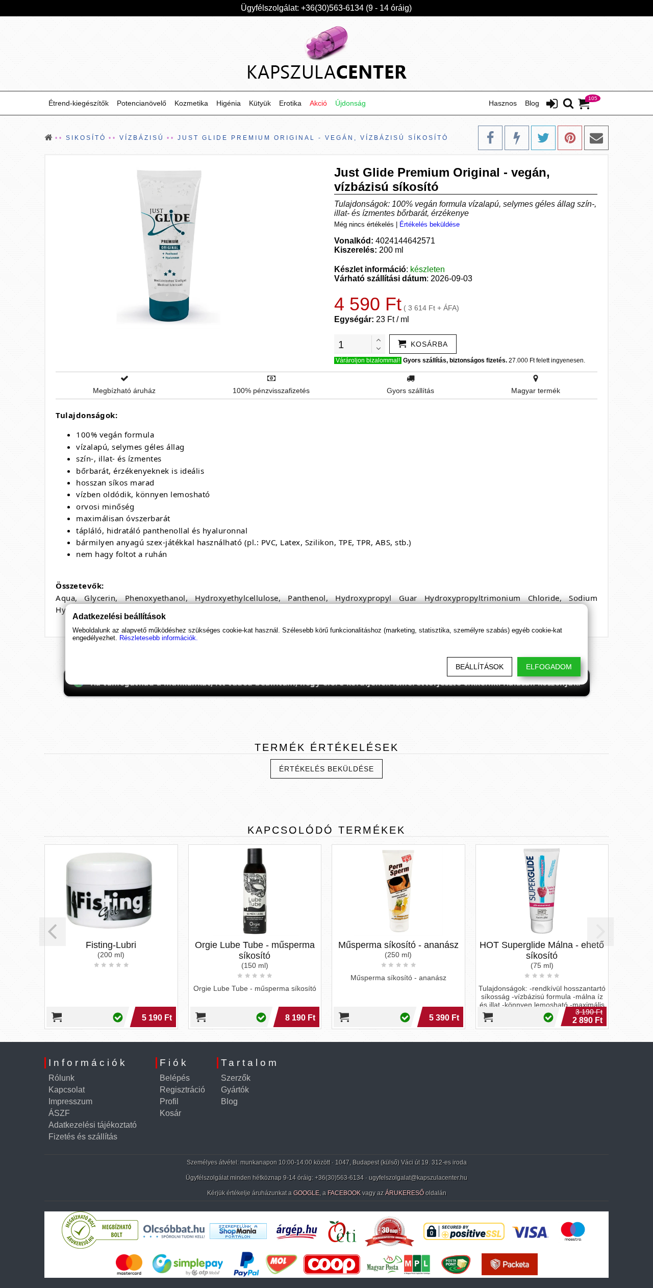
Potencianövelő (141, 103)
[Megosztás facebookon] (490, 138)
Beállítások (480, 667)
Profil (169, 1101)
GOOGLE (306, 1193)
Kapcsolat (66, 1089)
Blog (532, 103)
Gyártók (235, 1089)
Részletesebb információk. (158, 638)
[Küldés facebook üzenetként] (517, 138)
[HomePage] (326, 53)
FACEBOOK (344, 1193)
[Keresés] (568, 104)
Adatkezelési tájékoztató (92, 1125)
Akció (318, 103)
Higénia (228, 103)
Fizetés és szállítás (82, 1136)
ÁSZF (59, 1113)
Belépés (175, 1078)
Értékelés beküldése (429, 224)
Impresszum (70, 1101)
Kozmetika (191, 103)
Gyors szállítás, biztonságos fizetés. (455, 360)
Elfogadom (549, 667)
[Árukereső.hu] (100, 1246)
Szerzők (235, 1078)
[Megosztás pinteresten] (570, 138)
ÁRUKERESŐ (404, 1193)
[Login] (552, 104)
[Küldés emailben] (596, 138)
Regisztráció (182, 1089)
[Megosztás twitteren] (543, 138)
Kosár (170, 1113)
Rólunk (61, 1078)
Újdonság (350, 103)
